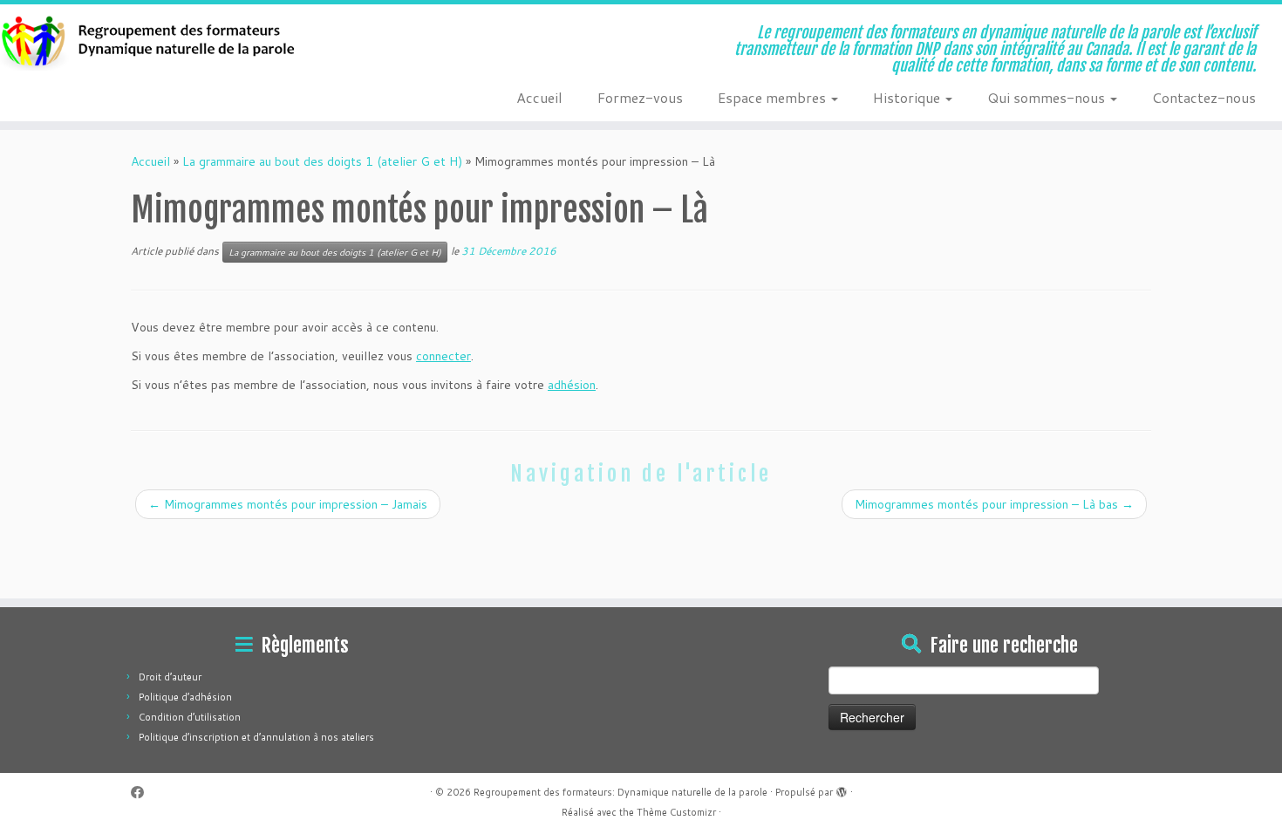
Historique (908, 97)
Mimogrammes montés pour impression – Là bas (994, 504)
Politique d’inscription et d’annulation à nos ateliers (256, 737)
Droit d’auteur (170, 677)
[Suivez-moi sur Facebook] (143, 792)
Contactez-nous (1204, 97)
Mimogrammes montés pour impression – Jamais (287, 504)
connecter (443, 356)
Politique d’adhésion (185, 697)
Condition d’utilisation (190, 717)
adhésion (572, 384)
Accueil (539, 97)
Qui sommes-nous (1047, 97)
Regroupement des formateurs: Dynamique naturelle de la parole (620, 792)
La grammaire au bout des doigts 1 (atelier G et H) (322, 161)
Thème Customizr (676, 812)
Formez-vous (640, 97)
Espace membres (773, 97)
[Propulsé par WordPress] (841, 789)
